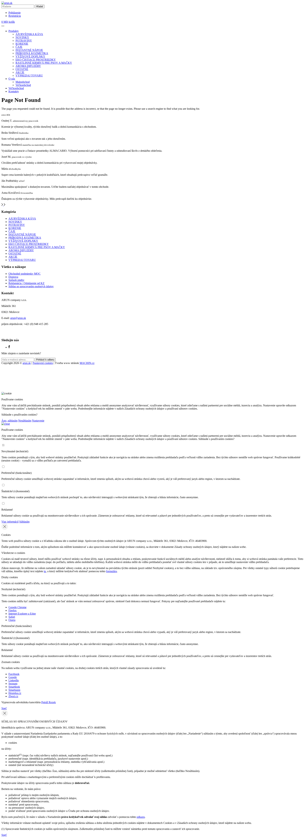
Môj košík (8, 21)
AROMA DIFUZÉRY (28, 65)
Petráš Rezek (48, 702)
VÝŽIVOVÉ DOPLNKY (30, 56)
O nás (11, 78)
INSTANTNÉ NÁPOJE (29, 50)
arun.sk (27, 363)
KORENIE (22, 43)
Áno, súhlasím (9, 420)
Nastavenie (38, 420)
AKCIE (20, 72)
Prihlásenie (14, 12)
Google (12, 677)
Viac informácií (10, 521)
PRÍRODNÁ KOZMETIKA (32, 53)
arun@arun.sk (18, 317)
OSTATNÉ (22, 69)
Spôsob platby (16, 280)
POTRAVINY (24, 40)
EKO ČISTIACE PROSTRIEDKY (36, 59)
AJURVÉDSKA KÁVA (29, 34)
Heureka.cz (14, 693)
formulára (111, 571)
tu (45, 571)
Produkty (13, 30)
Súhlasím (24, 521)
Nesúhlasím (24, 420)
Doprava (13, 276)
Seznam (12, 683)
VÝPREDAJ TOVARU (29, 75)
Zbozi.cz (13, 696)
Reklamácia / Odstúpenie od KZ (26, 283)
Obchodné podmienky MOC (24, 273)
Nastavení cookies (43, 363)
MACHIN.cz (87, 363)
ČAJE (19, 46)
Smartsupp (14, 689)
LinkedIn (13, 680)
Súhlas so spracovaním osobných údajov (31, 286)
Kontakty (13, 91)
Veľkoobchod (23, 85)
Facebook (13, 674)
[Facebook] (9, 347)
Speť (4, 708)
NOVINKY (22, 37)
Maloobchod (23, 81)
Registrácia (14, 15)
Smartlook (14, 686)
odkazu (141, 816)
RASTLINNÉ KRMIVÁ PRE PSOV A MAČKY (44, 62)
